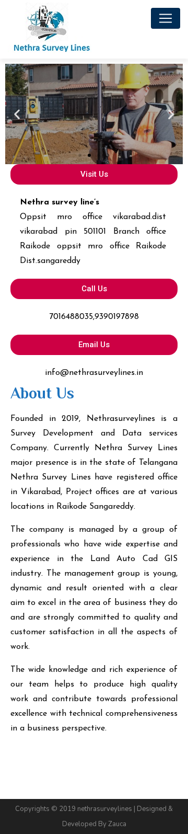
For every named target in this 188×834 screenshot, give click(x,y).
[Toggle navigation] (165, 18)
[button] (79, 155)
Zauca (117, 824)
